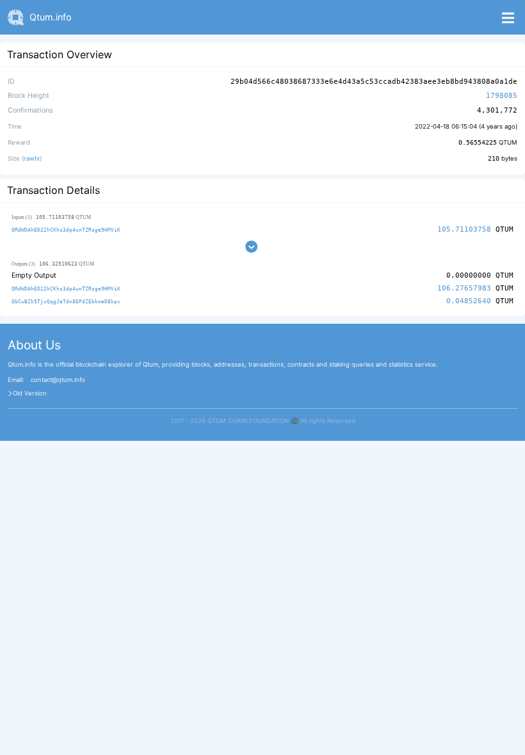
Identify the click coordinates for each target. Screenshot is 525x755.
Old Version (30, 393)
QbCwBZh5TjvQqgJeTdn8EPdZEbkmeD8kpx (66, 301)
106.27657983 (464, 288)
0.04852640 (468, 301)
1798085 (501, 95)
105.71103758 (464, 229)
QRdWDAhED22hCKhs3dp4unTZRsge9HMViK (66, 229)
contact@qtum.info (58, 380)
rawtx (32, 158)
